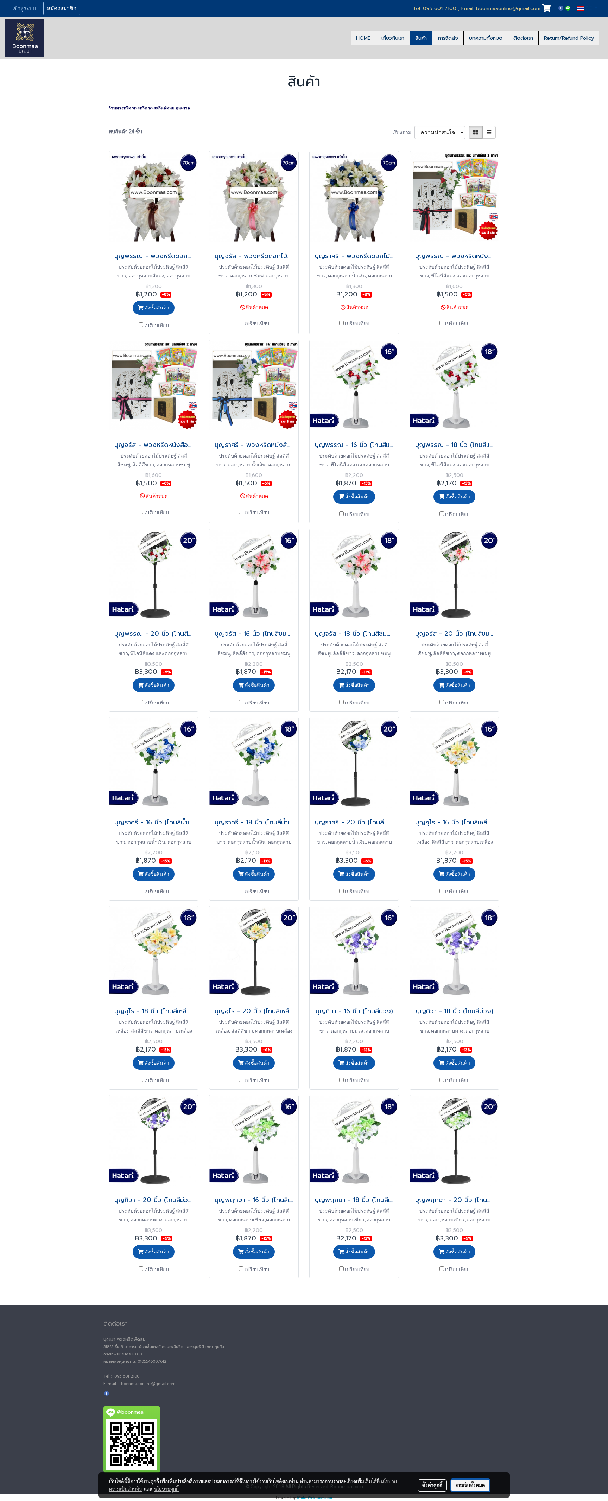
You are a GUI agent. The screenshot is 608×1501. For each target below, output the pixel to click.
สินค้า (421, 38)
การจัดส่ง (448, 38)
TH (588, 8)
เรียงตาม (403, 132)
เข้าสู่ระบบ (24, 8)
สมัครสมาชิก (61, 8)
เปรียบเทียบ (156, 325)
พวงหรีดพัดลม (161, 108)
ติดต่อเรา (523, 38)
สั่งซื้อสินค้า (156, 308)
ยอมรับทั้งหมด (470, 1485)
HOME (363, 38)
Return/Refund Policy (569, 38)
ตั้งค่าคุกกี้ (432, 1485)
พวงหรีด (139, 108)
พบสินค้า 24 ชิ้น (125, 131)
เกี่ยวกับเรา (392, 38)
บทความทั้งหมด (485, 38)
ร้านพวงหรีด (120, 108)
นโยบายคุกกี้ (166, 1489)
